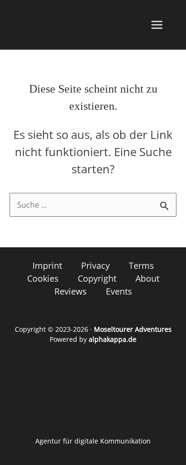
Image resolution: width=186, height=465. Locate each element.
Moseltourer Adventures (133, 329)
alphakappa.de (112, 339)
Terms (141, 265)
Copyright (97, 278)
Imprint (47, 265)
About (147, 278)
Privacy (95, 265)
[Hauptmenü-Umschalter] (157, 24)
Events (119, 291)
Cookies (43, 278)
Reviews (70, 291)
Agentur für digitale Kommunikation (93, 440)
